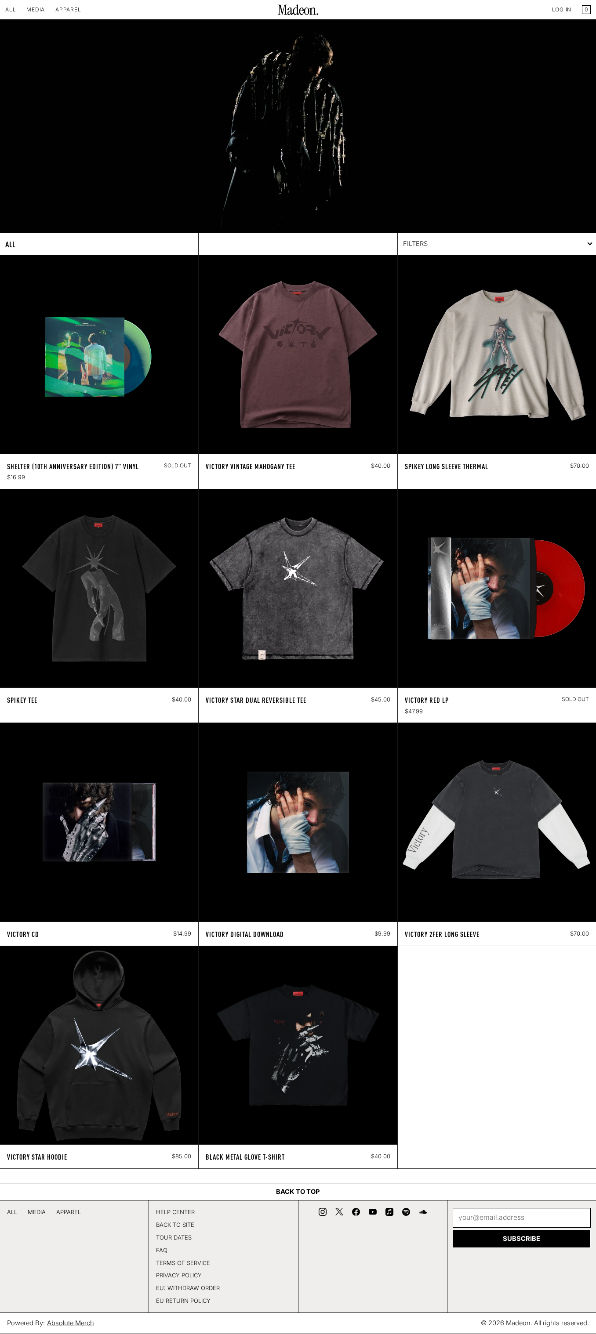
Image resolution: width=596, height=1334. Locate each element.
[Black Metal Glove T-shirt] (298, 1045)
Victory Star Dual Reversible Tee (256, 700)
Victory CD (23, 934)
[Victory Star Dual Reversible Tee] (298, 588)
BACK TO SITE (175, 1224)
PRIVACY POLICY (179, 1275)
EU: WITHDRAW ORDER (188, 1287)
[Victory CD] (99, 822)
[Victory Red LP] (497, 588)
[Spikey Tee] (99, 588)
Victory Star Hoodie (37, 1156)
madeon (518, 1323)
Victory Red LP (427, 700)
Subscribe (521, 1239)
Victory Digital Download (245, 934)
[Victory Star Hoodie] (99, 1045)
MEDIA (35, 9)
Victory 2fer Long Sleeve (442, 934)
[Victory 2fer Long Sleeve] (497, 822)
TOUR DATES (174, 1237)
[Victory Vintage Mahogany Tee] (298, 354)
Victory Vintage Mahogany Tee (250, 466)
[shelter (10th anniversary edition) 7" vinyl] (99, 354)
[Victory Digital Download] (298, 822)
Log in (562, 9)
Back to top (298, 1192)
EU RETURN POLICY (183, 1300)
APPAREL (68, 9)
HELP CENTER (175, 1211)
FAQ (161, 1250)
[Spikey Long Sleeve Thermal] (497, 354)
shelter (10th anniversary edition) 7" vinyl (73, 466)
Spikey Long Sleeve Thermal (446, 466)
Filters (415, 244)
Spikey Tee (22, 700)
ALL (10, 9)
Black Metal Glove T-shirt (245, 1156)
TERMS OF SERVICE (183, 1262)
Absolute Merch (70, 1323)
